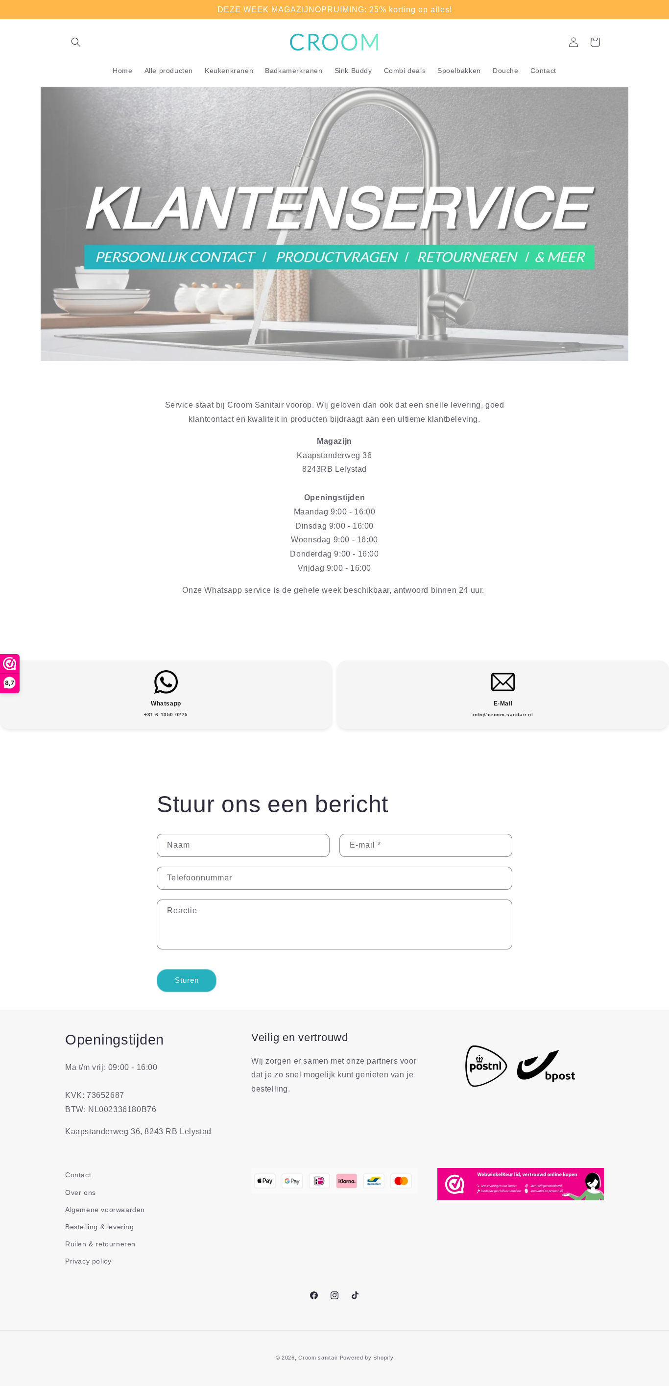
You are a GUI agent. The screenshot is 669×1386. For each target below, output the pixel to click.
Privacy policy (88, 1261)
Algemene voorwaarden (105, 1210)
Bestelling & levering (99, 1227)
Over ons (80, 1192)
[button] (76, 42)
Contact (78, 1175)
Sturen (187, 980)
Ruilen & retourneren (100, 1244)
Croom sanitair (318, 1358)
